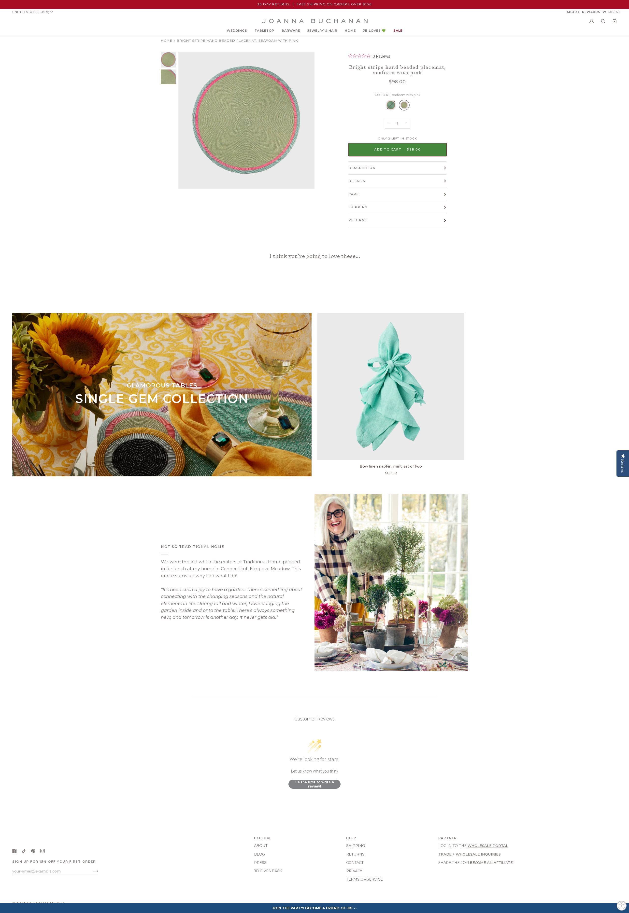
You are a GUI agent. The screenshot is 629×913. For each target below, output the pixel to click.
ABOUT (261, 846)
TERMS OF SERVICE (364, 879)
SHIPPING (358, 207)
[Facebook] (14, 851)
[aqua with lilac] (392, 106)
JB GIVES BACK (268, 871)
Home (166, 40)
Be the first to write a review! (314, 784)
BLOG (259, 854)
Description (362, 168)
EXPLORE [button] (263, 838)
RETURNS (357, 220)
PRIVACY (354, 871)
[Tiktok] (24, 851)
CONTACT (355, 862)
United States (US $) (30, 12)
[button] (237, 30)
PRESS (260, 862)
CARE (353, 194)
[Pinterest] (33, 851)
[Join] (91, 871)
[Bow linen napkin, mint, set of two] (390, 386)
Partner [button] (447, 838)
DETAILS (356, 181)
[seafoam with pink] (404, 106)
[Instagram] (42, 851)
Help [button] (351, 838)
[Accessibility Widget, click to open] (622, 906)
